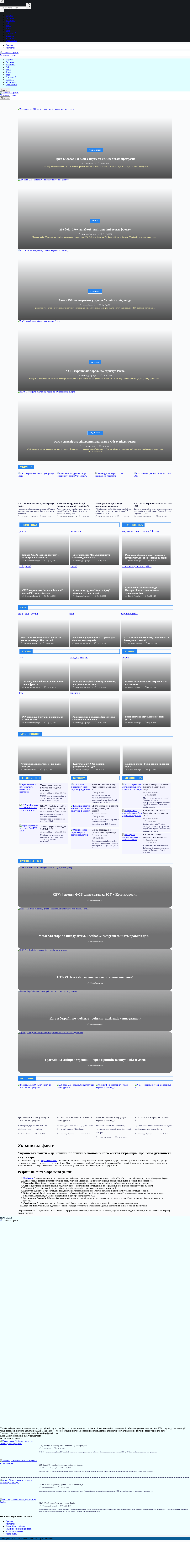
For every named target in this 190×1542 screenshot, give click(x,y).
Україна (9, 59)
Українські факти (8, 55)
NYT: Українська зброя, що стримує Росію (95, 371)
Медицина (11, 82)
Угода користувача (14, 1531)
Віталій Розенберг (134, 561)
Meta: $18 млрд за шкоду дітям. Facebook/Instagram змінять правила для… (95, 936)
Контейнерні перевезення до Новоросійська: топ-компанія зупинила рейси (142, 590)
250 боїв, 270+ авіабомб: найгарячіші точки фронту (95, 229)
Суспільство (11, 84)
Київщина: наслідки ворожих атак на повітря (154, 835)
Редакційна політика (15, 1526)
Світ (8, 67)
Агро (8, 74)
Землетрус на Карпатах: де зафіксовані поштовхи (108, 504)
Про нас (9, 45)
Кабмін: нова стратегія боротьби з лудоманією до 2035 (155, 813)
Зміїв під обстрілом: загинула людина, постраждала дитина (94, 683)
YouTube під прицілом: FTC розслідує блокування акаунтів (93, 639)
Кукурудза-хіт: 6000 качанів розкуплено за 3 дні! (89, 765)
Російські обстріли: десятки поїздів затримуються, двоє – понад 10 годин (146, 556)
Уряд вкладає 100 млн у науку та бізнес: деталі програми (95, 158)
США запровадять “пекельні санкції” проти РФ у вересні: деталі (43, 591)
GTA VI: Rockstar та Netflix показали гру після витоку (53, 807)
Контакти (10, 48)
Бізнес (8, 72)
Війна (8, 69)
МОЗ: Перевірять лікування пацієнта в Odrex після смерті (95, 441)
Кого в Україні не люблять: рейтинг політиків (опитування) (95, 1018)
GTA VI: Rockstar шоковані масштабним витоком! (95, 977)
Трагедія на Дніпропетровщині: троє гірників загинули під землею (95, 1059)
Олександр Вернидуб (89, 234)
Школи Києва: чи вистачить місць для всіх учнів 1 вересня (105, 808)
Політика (10, 62)
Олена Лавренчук (89, 305)
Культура (10, 79)
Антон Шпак (88, 164)
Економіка (10, 64)
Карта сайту (11, 1534)
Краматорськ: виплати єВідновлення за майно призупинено (93, 718)
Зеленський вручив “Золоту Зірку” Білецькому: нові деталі (91, 591)
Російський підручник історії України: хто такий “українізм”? (73, 504)
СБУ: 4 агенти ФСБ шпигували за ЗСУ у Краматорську (95, 894)
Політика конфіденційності (18, 1529)
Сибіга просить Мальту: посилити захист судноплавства (91, 556)
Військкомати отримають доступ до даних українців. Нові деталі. (41, 639)
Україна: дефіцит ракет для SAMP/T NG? (53, 827)
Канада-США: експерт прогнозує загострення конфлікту (40, 556)
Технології (11, 77)
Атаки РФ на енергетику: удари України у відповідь (95, 300)
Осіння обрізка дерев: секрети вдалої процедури (104, 831)
